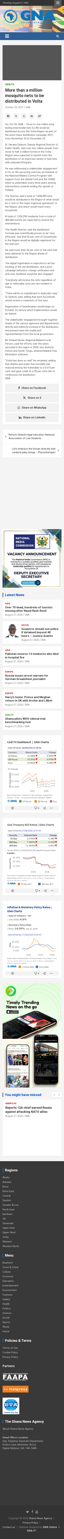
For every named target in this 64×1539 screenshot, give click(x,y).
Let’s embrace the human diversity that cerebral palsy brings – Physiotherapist (33, 450)
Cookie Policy (10, 1352)
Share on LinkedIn (34, 417)
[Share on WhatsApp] (24, 116)
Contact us (9, 1527)
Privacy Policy (10, 1357)
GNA (28, 107)
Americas (10, 1103)
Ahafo (6, 1177)
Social (25, 625)
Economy (8, 1276)
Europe (9, 672)
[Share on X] (16, 116)
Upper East (9, 1227)
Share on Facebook (34, 388)
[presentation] (54, 1094)
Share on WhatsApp (34, 407)
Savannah (8, 1223)
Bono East (8, 1191)
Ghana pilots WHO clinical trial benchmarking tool (25, 720)
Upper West (9, 1232)
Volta (6, 1237)
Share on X (34, 397)
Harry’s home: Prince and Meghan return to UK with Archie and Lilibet (28, 698)
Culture (7, 1271)
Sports (6, 1322)
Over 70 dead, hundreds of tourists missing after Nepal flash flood (28, 609)
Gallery (6, 1299)
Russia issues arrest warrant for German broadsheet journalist (26, 677)
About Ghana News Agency (18, 1428)
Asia (7, 603)
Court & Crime (11, 1267)
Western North (11, 1246)
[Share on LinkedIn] (32, 116)
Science (7, 1313)
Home (6, 1331)
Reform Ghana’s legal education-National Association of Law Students (31, 436)
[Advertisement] (32, 496)
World (6, 1326)
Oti (4, 1218)
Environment (10, 1290)
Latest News (14, 595)
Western (7, 1241)
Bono (6, 1186)
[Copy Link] (40, 116)
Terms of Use (10, 1347)
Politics (7, 1308)
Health (9, 84)
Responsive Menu (57, 3)
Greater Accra (10, 1204)
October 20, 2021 (14, 107)
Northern (7, 1214)
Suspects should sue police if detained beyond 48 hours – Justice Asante (40, 632)
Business (8, 1262)
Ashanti (7, 1182)
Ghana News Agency (40, 1518)
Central (7, 1195)
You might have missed (23, 1095)
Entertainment (10, 1285)
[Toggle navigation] (7, 36)
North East (9, 1209)
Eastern (7, 1200)
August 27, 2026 (14, 614)
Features (7, 1294)
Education (8, 1281)
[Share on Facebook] (8, 116)
